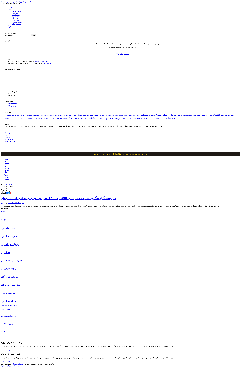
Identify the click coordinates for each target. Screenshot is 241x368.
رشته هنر (144, 118)
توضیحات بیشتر (5, 350)
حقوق (6, 175)
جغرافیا (7, 170)
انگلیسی (7, 134)
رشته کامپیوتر (16, 11)
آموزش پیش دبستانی (48, 115)
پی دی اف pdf (9, 139)
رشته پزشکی (136, 118)
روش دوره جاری (8, 293)
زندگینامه (92, 118)
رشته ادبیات (230, 115)
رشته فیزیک (82, 115)
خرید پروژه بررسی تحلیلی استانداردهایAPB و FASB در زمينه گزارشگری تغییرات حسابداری (58, 198)
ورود (9, 25)
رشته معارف (16, 20)
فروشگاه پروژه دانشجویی (9, 305)
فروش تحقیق (6, 309)
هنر (6, 173)
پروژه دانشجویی (7, 323)
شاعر (87, 118)
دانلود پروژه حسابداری (15, 115)
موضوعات (11, 9)
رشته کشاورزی (100, 118)
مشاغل (65, 118)
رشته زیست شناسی (125, 115)
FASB (3, 220)
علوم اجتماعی (83, 118)
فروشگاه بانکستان (18, 364)
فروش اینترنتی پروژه (8, 316)
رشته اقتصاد (16, 15)
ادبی (42, 115)
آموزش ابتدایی (69, 115)
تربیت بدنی (8, 181)
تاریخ (6, 161)
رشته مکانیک (152, 118)
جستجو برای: (9, 35)
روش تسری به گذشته (11, 285)
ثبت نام (10, 27)
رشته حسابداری (175, 115)
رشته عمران (16, 16)
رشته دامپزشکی (17, 24)
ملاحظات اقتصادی (45, 118)
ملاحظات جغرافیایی (27, 118)
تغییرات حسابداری (9, 236)
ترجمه (6, 135)
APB (3, 212)
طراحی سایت (47, 63)
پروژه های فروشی (10, 141)
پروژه (3, 331)
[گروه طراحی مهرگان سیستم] (10, 366)
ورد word (7, 137)
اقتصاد (7, 163)
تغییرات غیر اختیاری (10, 244)
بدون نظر (21, 203)
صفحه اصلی (12, 7)
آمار (6, 172)
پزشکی (7, 179)
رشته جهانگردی (187, 115)
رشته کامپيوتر (125, 118)
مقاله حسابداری (56, 118)
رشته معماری (159, 118)
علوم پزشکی (16, 18)
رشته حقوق (15, 13)
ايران (39, 115)
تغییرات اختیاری (8, 228)
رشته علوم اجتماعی (105, 115)
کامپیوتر (7, 168)
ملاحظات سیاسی (19, 118)
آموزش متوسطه (61, 115)
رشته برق (210, 115)
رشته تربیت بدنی (17, 22)
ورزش (13, 118)
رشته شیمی (114, 115)
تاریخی (35, 115)
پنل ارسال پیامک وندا (41, 61)
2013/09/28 (15, 203)
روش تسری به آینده (10, 277)
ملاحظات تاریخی (36, 118)
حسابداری (28, 115)
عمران (7, 159)
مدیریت (7, 177)
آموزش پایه (55, 115)
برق (6, 166)
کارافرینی (8, 118)
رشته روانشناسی (137, 115)
